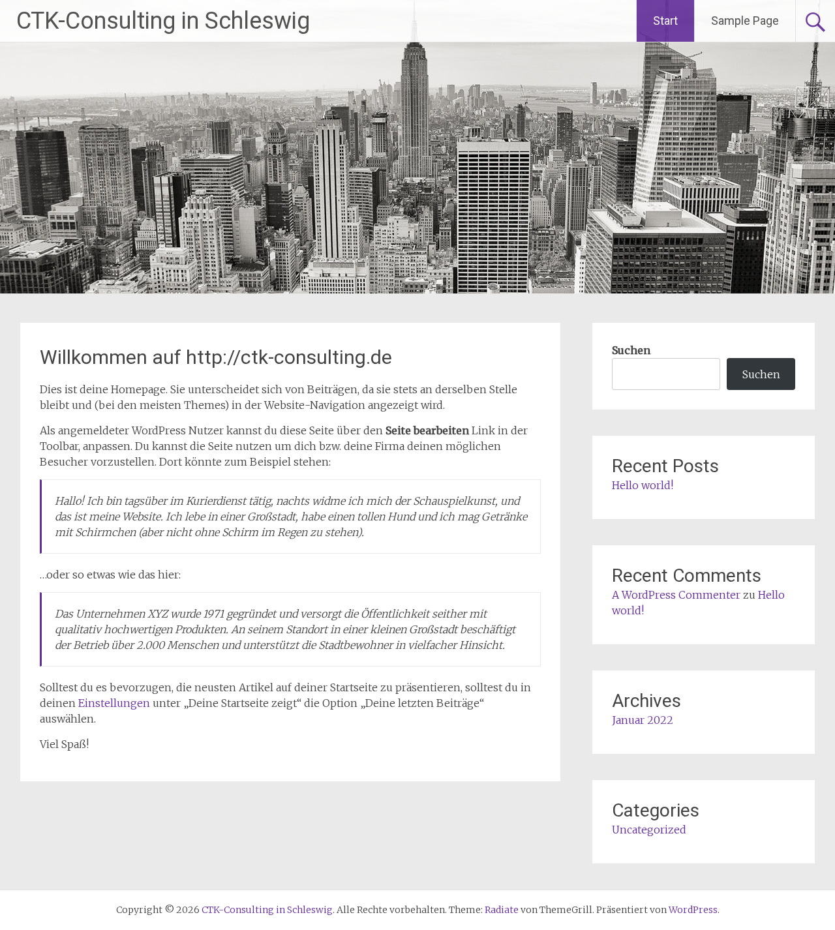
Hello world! (642, 485)
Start (665, 20)
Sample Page (745, 20)
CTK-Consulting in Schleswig (163, 21)
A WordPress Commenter (676, 594)
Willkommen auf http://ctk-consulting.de (216, 357)
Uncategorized (649, 829)
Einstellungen (114, 703)
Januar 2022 (642, 720)
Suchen (631, 350)
